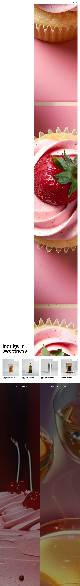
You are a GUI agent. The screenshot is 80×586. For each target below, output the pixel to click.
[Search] (71, 2)
